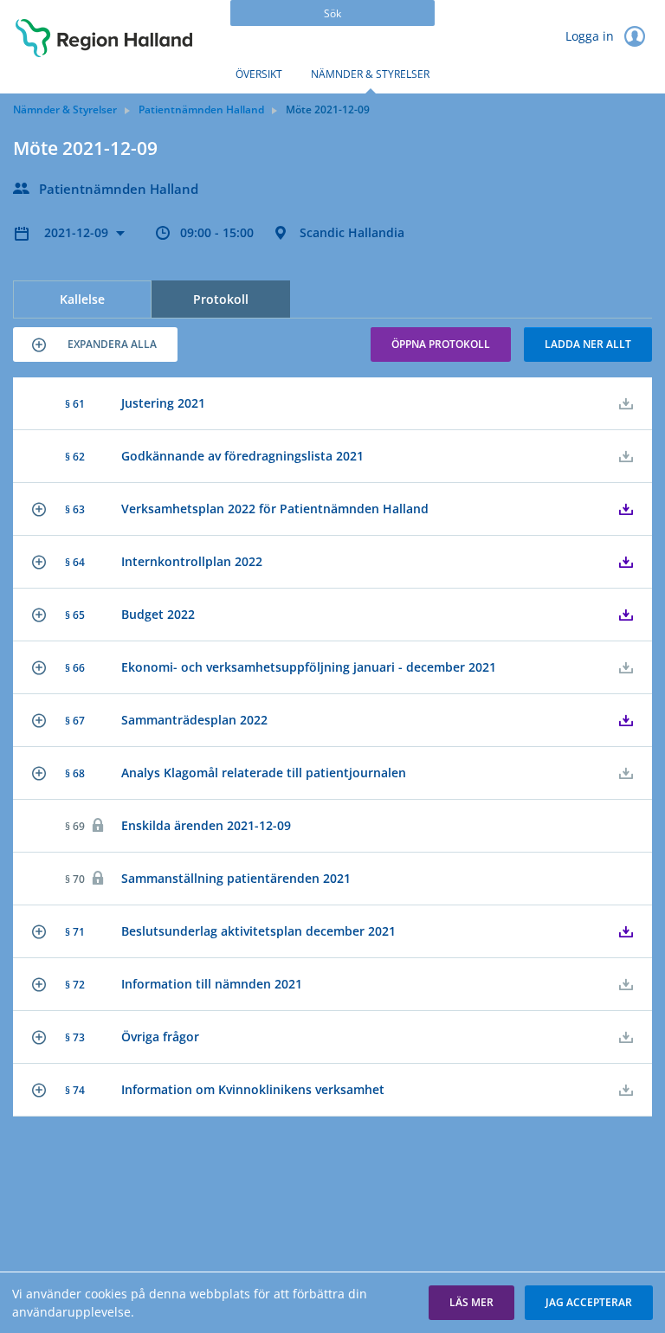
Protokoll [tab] (221, 299)
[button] (95, 344)
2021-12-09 (78, 232)
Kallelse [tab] (82, 299)
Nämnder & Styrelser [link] (65, 109)
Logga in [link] (591, 36)
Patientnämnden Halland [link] (201, 109)
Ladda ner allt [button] (588, 344)
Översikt (259, 74)
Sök (332, 13)
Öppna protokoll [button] (440, 344)
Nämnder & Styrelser (370, 74)
